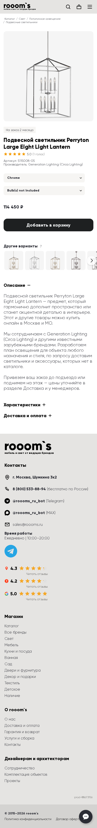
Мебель (11, 645)
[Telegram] (11, 551)
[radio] (6, 154)
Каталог (10, 18)
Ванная (11, 657)
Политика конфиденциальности (28, 819)
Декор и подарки (20, 676)
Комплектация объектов (26, 774)
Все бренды (15, 632)
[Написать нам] (85, 816)
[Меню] (89, 6)
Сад (8, 664)
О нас (10, 719)
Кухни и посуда (18, 651)
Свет (22, 18)
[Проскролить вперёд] (91, 260)
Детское (12, 689)
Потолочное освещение (45, 18)
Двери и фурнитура (23, 670)
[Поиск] (68, 6)
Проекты (12, 780)
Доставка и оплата (22, 725)
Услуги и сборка (19, 738)
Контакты (13, 744)
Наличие (12, 695)
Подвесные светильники (21, 22)
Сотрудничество (20, 768)
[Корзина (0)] (78, 6)
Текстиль (12, 683)
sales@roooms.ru (28, 524)
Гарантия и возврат (22, 732)
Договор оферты (68, 819)
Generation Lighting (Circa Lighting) (55, 164)
